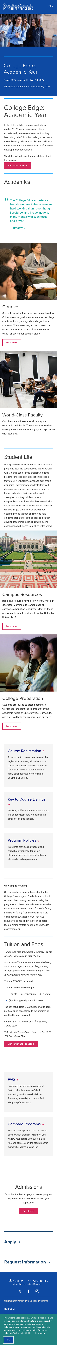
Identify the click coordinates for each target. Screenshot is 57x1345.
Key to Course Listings (26, 799)
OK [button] (8, 1340)
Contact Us (9, 1308)
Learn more (11, 343)
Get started (28, 1211)
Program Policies (22, 840)
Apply (10, 1241)
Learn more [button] (40, 1333)
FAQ (12, 1079)
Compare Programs (25, 1124)
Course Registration (25, 750)
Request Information (25, 1262)
